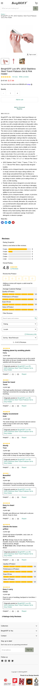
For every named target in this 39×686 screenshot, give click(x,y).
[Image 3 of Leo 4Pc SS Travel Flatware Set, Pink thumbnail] (22, 61)
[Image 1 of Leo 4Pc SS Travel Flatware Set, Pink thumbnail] (14, 61)
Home (3, 14)
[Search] (35, 8)
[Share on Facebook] (2, 222)
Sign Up (29, 650)
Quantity (3, 89)
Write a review (24, 77)
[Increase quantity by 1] (17, 93)
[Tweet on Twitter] (6, 222)
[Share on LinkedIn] (9, 222)
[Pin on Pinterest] (13, 222)
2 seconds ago (19, 108)
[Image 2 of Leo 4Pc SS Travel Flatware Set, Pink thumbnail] (5, 61)
